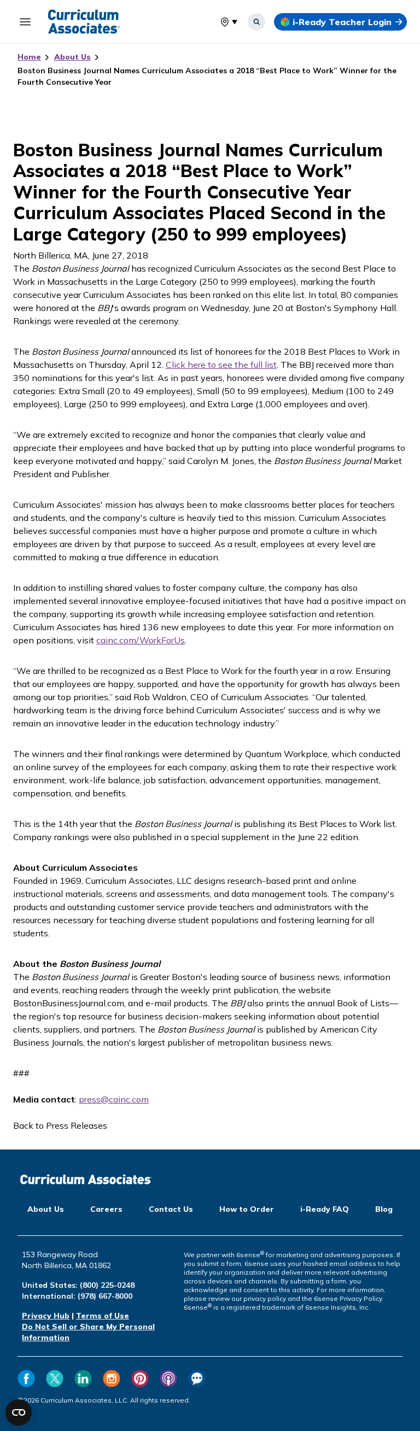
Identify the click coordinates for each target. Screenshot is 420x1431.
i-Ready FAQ (324, 1209)
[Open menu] (25, 22)
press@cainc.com (114, 1099)
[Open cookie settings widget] (18, 1412)
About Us (72, 57)
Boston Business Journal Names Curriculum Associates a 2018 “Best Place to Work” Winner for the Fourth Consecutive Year (207, 76)
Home (29, 57)
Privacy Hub (45, 1316)
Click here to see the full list (221, 364)
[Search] (256, 22)
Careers (106, 1209)
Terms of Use (102, 1316)
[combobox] (220, 21)
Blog (384, 1209)
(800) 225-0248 (107, 1285)
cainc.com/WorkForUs (140, 640)
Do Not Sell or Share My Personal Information (88, 1332)
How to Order (246, 1209)
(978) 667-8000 (105, 1296)
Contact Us (171, 1209)
